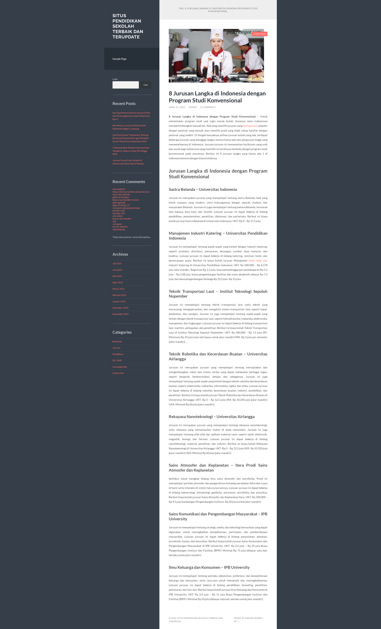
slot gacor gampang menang (126, 207)
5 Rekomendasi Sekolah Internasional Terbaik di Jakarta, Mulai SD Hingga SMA (131, 150)
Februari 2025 (120, 295)
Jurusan (116, 347)
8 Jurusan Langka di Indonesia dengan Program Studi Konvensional (217, 97)
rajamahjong (119, 229)
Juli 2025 (117, 263)
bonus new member (122, 218)
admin (193, 107)
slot (114, 221)
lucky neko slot (258, 260)
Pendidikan (118, 354)
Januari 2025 (119, 301)
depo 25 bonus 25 (121, 205)
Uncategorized (120, 366)
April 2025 (118, 282)
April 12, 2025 (177, 107)
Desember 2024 (120, 307)
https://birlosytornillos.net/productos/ (131, 191)
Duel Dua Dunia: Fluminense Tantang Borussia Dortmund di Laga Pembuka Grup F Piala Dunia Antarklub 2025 (131, 138)
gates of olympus (121, 197)
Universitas (118, 373)
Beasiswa (117, 341)
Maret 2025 (119, 288)
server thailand (120, 226)
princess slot (119, 210)
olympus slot (119, 213)
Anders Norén (253, 618)
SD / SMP (117, 360)
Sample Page (120, 58)
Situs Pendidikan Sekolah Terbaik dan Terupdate (128, 26)
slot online (118, 216)
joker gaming (119, 202)
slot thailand (119, 189)
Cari (115, 79)
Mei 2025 (117, 276)
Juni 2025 (117, 270)
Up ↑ (236, 621)
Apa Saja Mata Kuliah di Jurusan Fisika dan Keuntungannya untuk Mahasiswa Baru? (131, 115)
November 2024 (121, 314)
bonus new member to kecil (126, 199)
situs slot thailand (121, 194)
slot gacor (117, 224)
